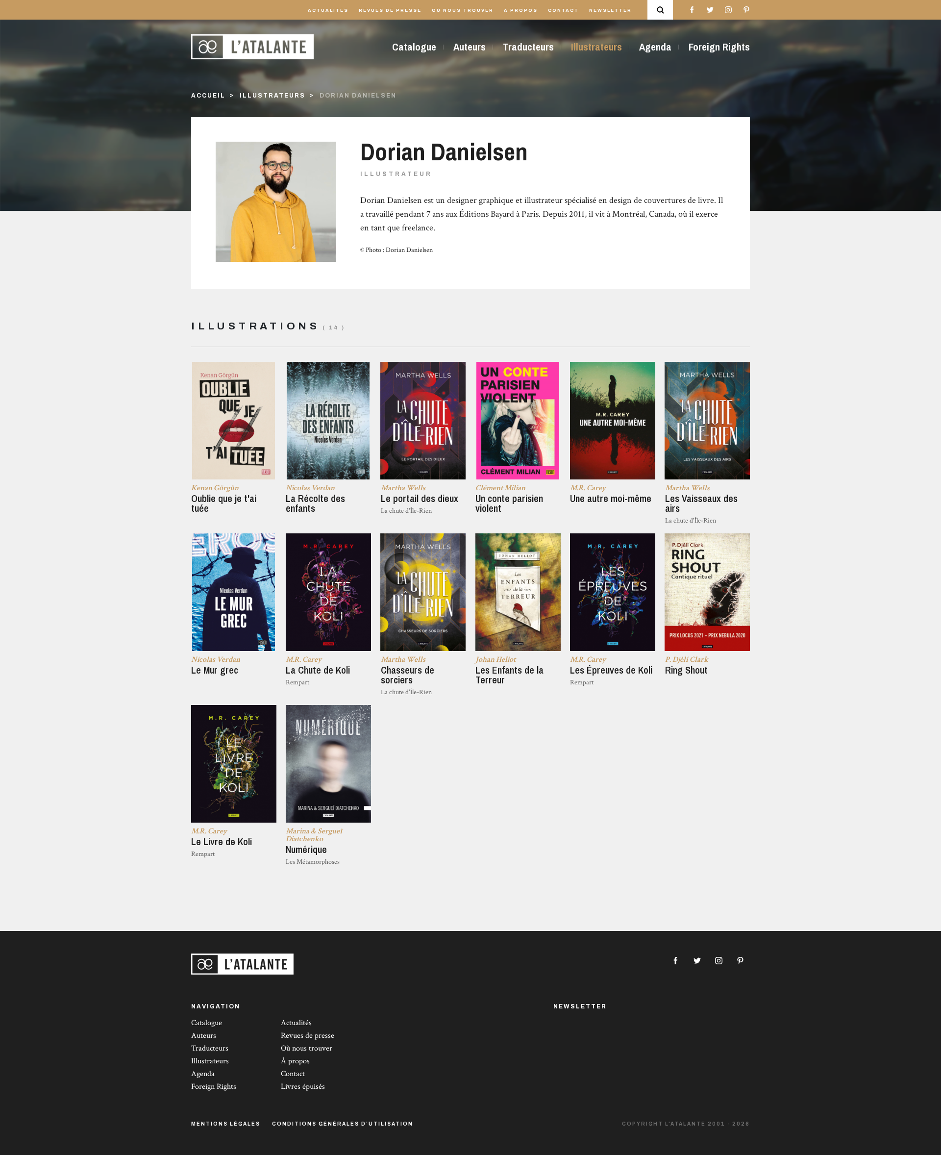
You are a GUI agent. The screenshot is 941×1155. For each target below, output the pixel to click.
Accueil (208, 95)
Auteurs (469, 47)
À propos (521, 10)
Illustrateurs (596, 47)
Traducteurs (528, 47)
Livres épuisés (303, 1086)
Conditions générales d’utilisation (342, 1124)
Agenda (655, 47)
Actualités (328, 10)
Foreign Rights (719, 47)
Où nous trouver (463, 10)
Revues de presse (390, 10)
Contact (563, 10)
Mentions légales (225, 1124)
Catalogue (414, 47)
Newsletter (610, 10)
